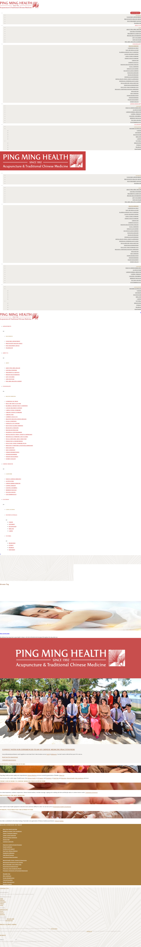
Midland (2, 903)
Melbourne (54, 754)
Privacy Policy (54, 928)
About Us (61, 775)
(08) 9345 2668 (10, 918)
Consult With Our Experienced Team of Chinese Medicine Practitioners (38, 749)
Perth (48, 754)
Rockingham (3, 901)
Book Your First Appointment (10, 757)
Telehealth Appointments (9, 760)
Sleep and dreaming (4, 633)
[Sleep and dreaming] (70, 630)
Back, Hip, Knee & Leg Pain (10, 829)
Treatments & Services (91, 792)
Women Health (32, 778)
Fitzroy (1, 911)
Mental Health (71, 778)
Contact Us (89, 931)
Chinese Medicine (32, 775)
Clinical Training (59, 821)
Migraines (63, 778)
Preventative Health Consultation (62, 806)
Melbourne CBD (4, 909)
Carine (1, 905)
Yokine (1, 898)
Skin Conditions (79, 778)
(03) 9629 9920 (9, 920)
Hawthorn (2, 914)
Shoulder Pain (6, 874)
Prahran (2, 912)
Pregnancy (49, 778)
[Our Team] (70, 744)
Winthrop (2, 900)
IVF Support (40, 778)
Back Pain (56, 778)
